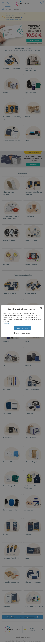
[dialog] (22, 321)
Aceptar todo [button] (22, 328)
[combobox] (41, 308)
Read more (6, 324)
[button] (22, 333)
